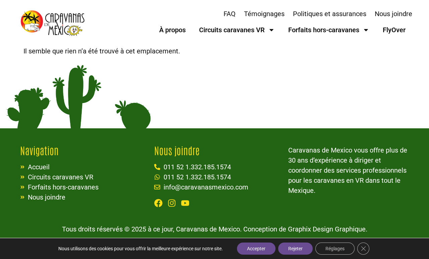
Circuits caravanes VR (232, 30)
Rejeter (295, 248)
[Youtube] (185, 203)
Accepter (256, 248)
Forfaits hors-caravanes (323, 30)
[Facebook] (158, 203)
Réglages (335, 248)
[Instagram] (172, 203)
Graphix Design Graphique (327, 229)
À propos (172, 30)
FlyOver (394, 30)
